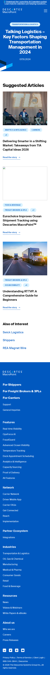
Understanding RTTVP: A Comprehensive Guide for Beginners (20, 295)
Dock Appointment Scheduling (18, 456)
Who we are (9, 629)
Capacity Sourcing (12, 467)
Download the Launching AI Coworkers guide (26, 1)
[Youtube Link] (22, 650)
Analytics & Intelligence (14, 461)
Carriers (36, 130)
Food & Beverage (13, 205)
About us (9, 622)
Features (9, 422)
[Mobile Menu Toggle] (45, 10)
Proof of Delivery (11, 472)
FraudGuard (9, 439)
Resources (10, 596)
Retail (6, 580)
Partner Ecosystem (15, 531)
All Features (9, 478)
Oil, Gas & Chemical (13, 558)
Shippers (9, 340)
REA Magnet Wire (14, 348)
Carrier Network (11, 494)
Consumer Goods (12, 575)
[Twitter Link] (10, 650)
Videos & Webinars (12, 607)
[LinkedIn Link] (4, 650)
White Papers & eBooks (14, 613)
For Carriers (11, 398)
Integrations (9, 537)
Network (8, 487)
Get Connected (10, 510)
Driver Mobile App (12, 499)
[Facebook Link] (16, 650)
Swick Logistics (13, 332)
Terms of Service (24, 657)
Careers (7, 634)
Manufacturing (10, 564)
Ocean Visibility (12, 285)
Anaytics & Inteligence (15, 130)
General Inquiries (11, 410)
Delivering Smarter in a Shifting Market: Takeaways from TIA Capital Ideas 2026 (24, 145)
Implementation (11, 521)
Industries (9, 547)
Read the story (10, 157)
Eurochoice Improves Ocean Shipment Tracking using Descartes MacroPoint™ (22, 220)
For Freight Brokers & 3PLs (22, 391)
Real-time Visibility (12, 428)
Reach (6, 515)
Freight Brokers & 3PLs (16, 210)
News (5, 602)
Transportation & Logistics (25, 24)
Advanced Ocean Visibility (16, 445)
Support (7, 404)
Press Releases (10, 640)
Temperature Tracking (14, 450)
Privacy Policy (9, 657)
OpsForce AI (9, 434)
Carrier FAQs (9, 505)
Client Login (38, 657)
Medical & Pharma (12, 569)
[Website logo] (12, 10)
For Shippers (12, 385)
